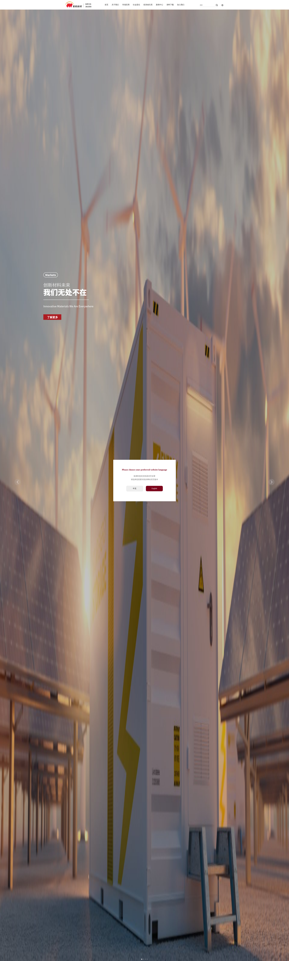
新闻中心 (159, 5)
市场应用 (125, 5)
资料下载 (170, 5)
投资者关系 (148, 5)
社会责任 (136, 5)
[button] (141, 959)
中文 (134, 488)
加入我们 (180, 5)
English (154, 488)
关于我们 (115, 5)
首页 (106, 5)
